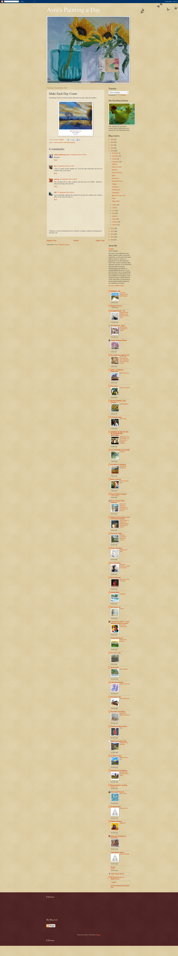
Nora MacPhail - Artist (118, 325)
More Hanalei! (124, 669)
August (114, 205)
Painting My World (117, 638)
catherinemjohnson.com (61, 154)
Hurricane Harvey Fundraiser (125, 580)
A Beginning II (116, 189)
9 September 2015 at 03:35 (78, 154)
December (115, 153)
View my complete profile (116, 285)
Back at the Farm (124, 373)
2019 (112, 139)
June (114, 210)
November (115, 156)
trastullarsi (122, 594)
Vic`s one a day (116, 653)
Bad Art (122, 608)
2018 (112, 142)
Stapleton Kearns (116, 306)
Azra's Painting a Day (73, 9)
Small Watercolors (125, 698)
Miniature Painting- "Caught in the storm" (125, 566)
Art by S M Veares (116, 548)
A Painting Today (116, 417)
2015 (112, 151)
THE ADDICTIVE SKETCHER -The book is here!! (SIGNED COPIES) (124, 440)
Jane (55, 166)
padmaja (56, 179)
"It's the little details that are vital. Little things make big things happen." (124, 360)
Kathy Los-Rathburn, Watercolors (117, 370)
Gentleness (115, 187)
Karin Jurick (123, 419)
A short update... (115, 495)
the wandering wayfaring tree (120, 355)
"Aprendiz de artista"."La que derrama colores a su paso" (120, 622)
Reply (55, 160)
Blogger (98, 935)
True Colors (114, 386)
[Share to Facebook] (77, 140)
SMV (55, 192)
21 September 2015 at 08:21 (65, 192)
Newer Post (51, 241)
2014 (112, 228)
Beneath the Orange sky (123, 467)
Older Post (100, 241)
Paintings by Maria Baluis (119, 726)
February (115, 222)
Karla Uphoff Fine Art (117, 792)
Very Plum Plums (117, 181)
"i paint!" (113, 882)
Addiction (114, 164)
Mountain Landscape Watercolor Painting (123, 537)
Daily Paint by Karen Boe (119, 741)
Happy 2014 (114, 787)
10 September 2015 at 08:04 (68, 179)
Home (76, 241)
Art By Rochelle (116, 806)
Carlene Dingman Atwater (119, 340)
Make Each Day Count (118, 195)
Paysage (122, 451)
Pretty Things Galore (117, 874)
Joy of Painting (115, 563)
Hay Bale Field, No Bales (124, 743)
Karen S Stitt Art (116, 479)
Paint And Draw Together (119, 494)
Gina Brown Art (116, 607)
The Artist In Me (116, 697)
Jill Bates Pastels (116, 756)
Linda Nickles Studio (117, 852)
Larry (121, 728)
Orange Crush (124, 808)
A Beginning (115, 192)
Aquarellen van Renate (118, 711)
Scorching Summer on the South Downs (124, 294)
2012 (112, 234)
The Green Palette (116, 533)
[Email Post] (67, 139)
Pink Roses (115, 178)
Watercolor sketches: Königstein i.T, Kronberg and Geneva (124, 507)
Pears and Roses (117, 172)
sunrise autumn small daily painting (64, 142)
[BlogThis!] (74, 140)
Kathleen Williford (116, 821)
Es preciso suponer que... (124, 625)
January (114, 225)
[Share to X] (75, 140)
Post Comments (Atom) (62, 244)
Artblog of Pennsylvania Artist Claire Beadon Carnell (120, 518)
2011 (112, 237)
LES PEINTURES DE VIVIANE (120, 450)
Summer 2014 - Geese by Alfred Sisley (124, 773)
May (113, 213)
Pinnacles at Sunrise (123, 640)
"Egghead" (123, 823)
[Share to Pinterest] (79, 140)
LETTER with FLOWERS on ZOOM (124, 328)
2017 (112, 145)
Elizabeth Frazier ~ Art (118, 311)
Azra (112, 249)
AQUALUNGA (115, 592)
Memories (115, 170)
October (114, 159)
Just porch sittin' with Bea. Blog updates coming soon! (124, 315)
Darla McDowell (116, 577)
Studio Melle (115, 667)
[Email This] (72, 140)
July (113, 207)
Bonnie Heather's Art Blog (119, 785)
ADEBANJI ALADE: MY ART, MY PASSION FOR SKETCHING (120, 433)
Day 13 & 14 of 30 (125, 684)
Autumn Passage (124, 854)
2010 (112, 240)
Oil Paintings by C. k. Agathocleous (117, 878)
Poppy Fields (116, 201)
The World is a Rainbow (118, 464)
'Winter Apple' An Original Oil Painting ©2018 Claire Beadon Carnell (124, 524)
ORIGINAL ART (115, 291)
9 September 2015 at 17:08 (65, 166)
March (114, 219)
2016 (112, 148)
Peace (114, 198)
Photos (113, 867)
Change (114, 184)
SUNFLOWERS (124, 404)
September (115, 161)
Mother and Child (124, 387)
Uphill (113, 175)
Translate (123, 95)
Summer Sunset (117, 167)
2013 (112, 231)
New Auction (123, 793)
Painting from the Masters (119, 770)
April (113, 216)
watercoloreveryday (117, 682)
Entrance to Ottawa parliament (125, 714)
